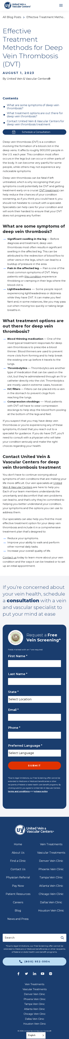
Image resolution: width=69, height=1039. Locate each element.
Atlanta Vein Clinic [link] (51, 885)
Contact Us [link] (18, 869)
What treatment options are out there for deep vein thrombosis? (35, 115)
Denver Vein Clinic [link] (51, 860)
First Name (17, 656)
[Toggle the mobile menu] (61, 5)
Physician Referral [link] (18, 877)
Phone (14, 728)
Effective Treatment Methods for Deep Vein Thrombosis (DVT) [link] (46, 17)
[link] (17, 5)
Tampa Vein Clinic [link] (51, 877)
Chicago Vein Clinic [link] (51, 894)
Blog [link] (18, 910)
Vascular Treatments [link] (51, 852)
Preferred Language (25, 745)
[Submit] (62, 938)
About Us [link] (18, 852)
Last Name (17, 674)
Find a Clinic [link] (18, 860)
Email (13, 710)
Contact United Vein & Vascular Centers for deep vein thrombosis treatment (35, 123)
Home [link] (18, 844)
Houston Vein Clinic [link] (51, 910)
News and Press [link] (17, 919)
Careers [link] (18, 902)
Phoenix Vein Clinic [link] (51, 869)
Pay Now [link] (18, 885)
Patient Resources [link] (18, 894)
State (13, 692)
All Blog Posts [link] (12, 17)
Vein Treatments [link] (51, 844)
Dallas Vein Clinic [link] (51, 902)
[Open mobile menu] (61, 5)
